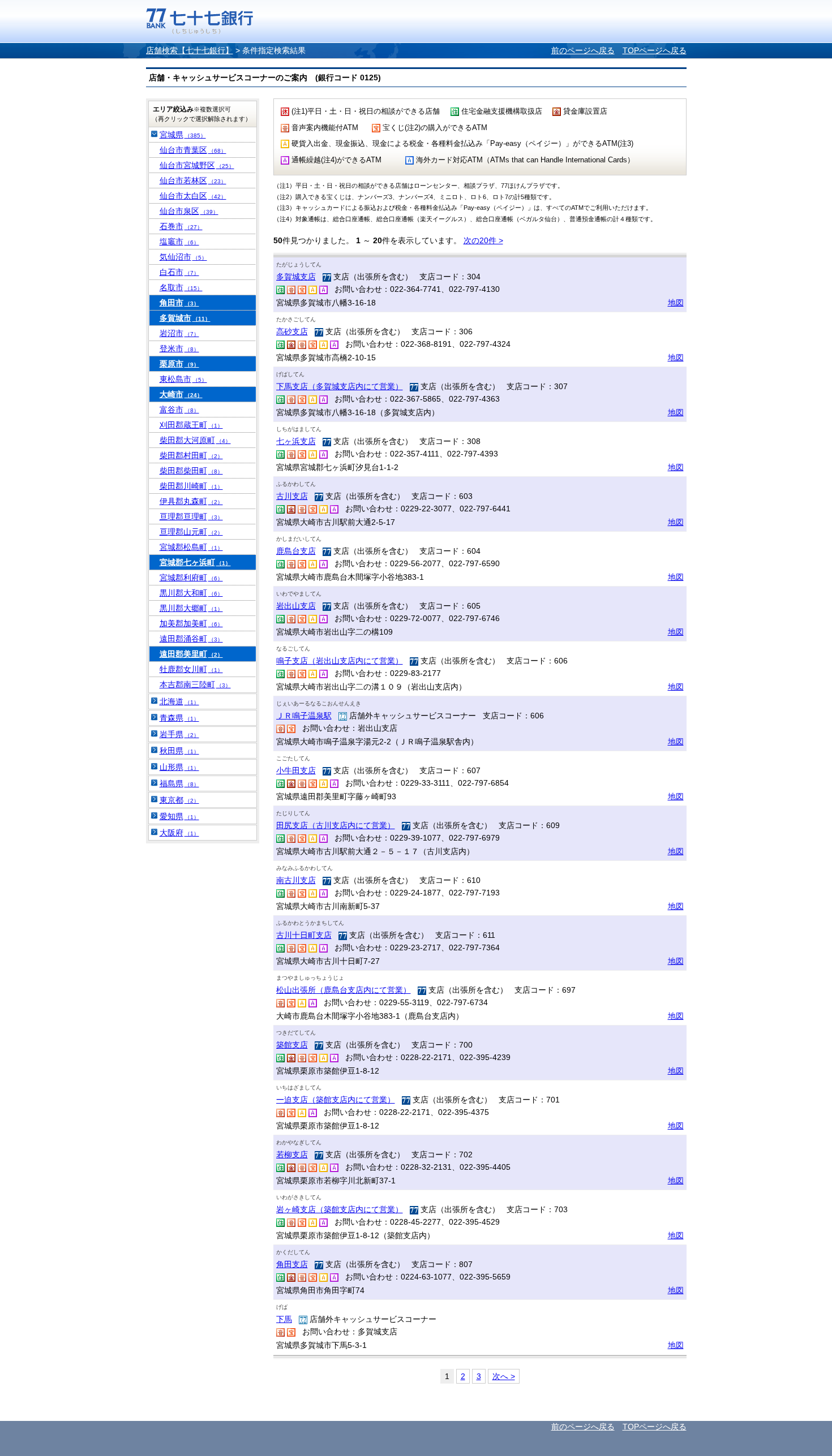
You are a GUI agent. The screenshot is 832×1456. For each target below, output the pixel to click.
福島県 (179, 783)
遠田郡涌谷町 (191, 638)
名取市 (181, 287)
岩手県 (179, 734)
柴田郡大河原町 (195, 440)
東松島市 (183, 379)
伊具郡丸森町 (191, 501)
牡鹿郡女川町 (191, 669)
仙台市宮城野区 (197, 165)
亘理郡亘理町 (191, 516)
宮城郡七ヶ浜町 (195, 562)
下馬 (284, 1319)
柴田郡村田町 (191, 455)
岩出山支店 (296, 605)
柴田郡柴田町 (191, 470)
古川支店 (292, 496)
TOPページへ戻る (655, 50)
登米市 (179, 348)
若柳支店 (292, 1154)
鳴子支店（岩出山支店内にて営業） (339, 660)
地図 (676, 302)
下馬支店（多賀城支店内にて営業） (339, 386)
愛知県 (179, 816)
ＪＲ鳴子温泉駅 (304, 715)
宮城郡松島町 (191, 547)
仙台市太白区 (193, 195)
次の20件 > (483, 240)
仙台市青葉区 (193, 149)
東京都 (179, 799)
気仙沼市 (183, 256)
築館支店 (292, 1044)
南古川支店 (296, 880)
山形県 (179, 767)
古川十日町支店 (304, 935)
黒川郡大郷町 (191, 608)
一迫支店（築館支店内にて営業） (335, 1099)
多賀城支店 (296, 276)
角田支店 (292, 1264)
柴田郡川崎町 (191, 485)
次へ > (503, 1376)
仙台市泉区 (189, 211)
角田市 (179, 302)
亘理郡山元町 (191, 531)
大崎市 (181, 394)
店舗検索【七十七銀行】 (189, 50)
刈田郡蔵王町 (191, 424)
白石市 (179, 272)
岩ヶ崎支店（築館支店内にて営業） (339, 1209)
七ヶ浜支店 (296, 441)
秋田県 (179, 750)
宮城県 (183, 134)
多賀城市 (185, 317)
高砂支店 (292, 331)
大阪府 (179, 832)
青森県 (179, 717)
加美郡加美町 (191, 623)
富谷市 (179, 409)
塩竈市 (179, 241)
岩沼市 (179, 333)
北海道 (179, 701)
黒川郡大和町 (191, 592)
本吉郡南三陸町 (195, 684)
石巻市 (181, 226)
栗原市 (179, 363)
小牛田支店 (296, 770)
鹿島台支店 (296, 550)
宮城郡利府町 (191, 577)
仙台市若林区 (193, 180)
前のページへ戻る (583, 50)
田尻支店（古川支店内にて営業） (335, 825)
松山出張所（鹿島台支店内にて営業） (343, 989)
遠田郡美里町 (191, 653)
